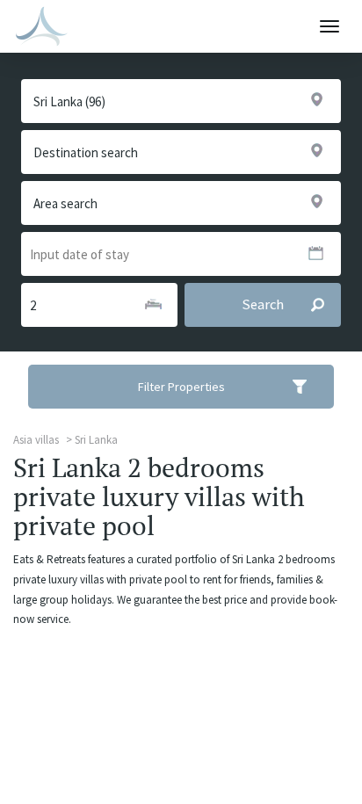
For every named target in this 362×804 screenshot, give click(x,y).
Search (263, 304)
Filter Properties (181, 387)
